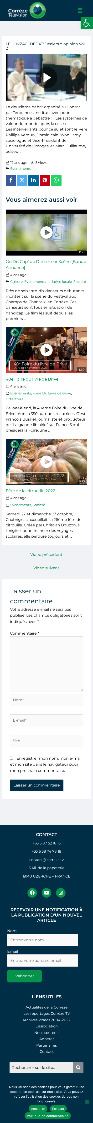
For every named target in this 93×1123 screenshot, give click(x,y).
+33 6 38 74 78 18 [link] (46, 851)
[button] (80, 10)
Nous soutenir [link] (46, 1032)
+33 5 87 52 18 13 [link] (47, 843)
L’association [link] (47, 1026)
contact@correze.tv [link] (46, 859)
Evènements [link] (20, 168)
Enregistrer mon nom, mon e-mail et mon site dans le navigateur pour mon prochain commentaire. (46, 764)
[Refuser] (87, 1102)
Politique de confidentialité (47, 1116)
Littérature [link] (14, 399)
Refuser (58, 1109)
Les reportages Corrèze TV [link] (46, 1013)
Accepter (38, 1109)
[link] (87, 23)
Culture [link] (16, 281)
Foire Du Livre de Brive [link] (52, 393)
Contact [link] (47, 1051)
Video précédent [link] (46, 554)
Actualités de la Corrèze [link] (46, 1007)
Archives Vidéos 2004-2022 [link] (46, 1020)
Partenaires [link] (46, 1045)
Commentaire (24, 633)
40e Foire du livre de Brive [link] (32, 379)
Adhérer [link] (46, 1039)
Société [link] (79, 281)
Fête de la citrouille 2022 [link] (30, 490)
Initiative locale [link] (59, 281)
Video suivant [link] (46, 568)
